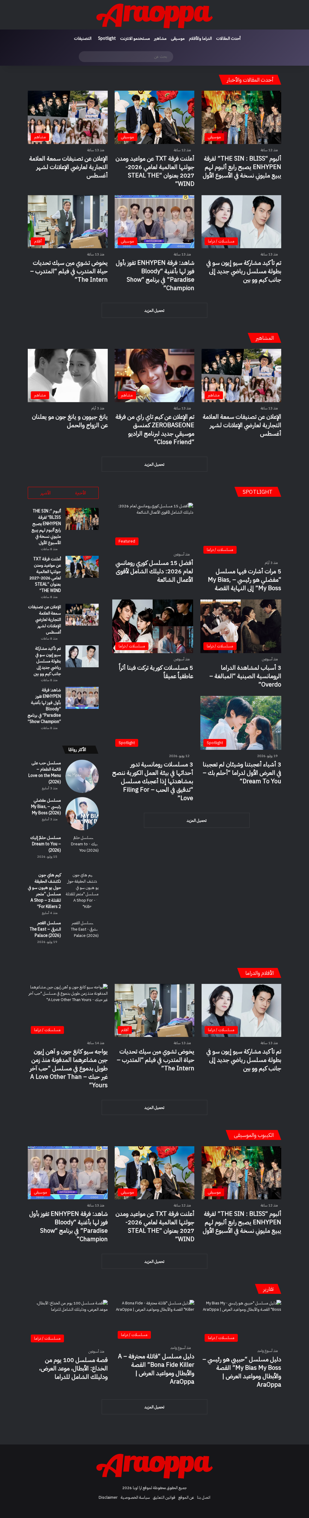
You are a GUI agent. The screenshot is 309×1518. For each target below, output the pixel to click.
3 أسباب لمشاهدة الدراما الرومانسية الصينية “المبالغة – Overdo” (245, 676)
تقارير (268, 1289)
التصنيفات (82, 38)
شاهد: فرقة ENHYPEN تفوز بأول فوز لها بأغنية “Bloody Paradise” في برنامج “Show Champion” (155, 275)
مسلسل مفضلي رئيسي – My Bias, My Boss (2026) (46, 806)
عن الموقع (186, 1497)
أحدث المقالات (228, 38)
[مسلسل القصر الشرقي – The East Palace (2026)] (82, 936)
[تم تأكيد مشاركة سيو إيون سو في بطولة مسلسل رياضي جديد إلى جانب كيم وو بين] (82, 656)
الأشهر (45, 493)
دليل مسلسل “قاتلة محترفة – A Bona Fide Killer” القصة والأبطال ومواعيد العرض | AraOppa (156, 1369)
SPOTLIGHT (258, 492)
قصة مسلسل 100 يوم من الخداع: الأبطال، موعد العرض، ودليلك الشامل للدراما (73, 1368)
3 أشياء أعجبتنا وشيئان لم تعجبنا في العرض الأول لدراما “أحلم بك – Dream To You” (242, 773)
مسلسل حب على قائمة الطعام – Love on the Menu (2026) (44, 772)
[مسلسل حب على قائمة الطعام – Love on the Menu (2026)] (82, 776)
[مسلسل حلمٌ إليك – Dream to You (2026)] (82, 851)
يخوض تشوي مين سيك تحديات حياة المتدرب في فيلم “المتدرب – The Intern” (69, 271)
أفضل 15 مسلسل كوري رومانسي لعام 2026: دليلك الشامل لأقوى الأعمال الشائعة (154, 571)
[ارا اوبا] (154, 14)
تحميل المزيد (154, 310)
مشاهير (160, 38)
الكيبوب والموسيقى (254, 1135)
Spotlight (107, 38)
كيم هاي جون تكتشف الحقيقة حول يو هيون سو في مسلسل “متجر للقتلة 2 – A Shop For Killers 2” (44, 891)
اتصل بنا (203, 1497)
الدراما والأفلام (200, 38)
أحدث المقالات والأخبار (250, 80)
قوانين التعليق (164, 1497)
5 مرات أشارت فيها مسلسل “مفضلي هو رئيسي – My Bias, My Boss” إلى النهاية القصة (244, 580)
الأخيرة (80, 493)
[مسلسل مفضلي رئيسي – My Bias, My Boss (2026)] (82, 813)
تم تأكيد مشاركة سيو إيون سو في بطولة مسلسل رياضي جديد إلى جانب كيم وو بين (243, 271)
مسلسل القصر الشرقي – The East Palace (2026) (45, 929)
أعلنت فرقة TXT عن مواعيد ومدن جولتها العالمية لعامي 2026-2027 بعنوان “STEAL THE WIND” (155, 171)
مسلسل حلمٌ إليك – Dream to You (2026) (45, 843)
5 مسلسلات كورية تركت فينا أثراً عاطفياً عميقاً (156, 672)
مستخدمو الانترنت (135, 38)
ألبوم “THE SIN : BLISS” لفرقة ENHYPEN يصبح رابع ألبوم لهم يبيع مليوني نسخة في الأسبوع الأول (242, 167)
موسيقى (178, 38)
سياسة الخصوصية (135, 1497)
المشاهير (265, 338)
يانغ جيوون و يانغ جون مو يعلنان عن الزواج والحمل (70, 421)
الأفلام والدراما (259, 973)
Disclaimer (108, 1497)
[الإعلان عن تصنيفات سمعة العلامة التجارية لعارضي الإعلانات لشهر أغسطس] (82, 615)
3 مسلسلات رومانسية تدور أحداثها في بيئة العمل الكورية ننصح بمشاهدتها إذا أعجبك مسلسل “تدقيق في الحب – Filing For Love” (152, 781)
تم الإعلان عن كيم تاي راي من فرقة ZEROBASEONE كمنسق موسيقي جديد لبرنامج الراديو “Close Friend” (155, 429)
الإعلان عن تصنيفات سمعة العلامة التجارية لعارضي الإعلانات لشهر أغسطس (68, 167)
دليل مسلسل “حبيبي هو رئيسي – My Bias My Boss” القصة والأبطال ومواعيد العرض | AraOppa (241, 1372)
